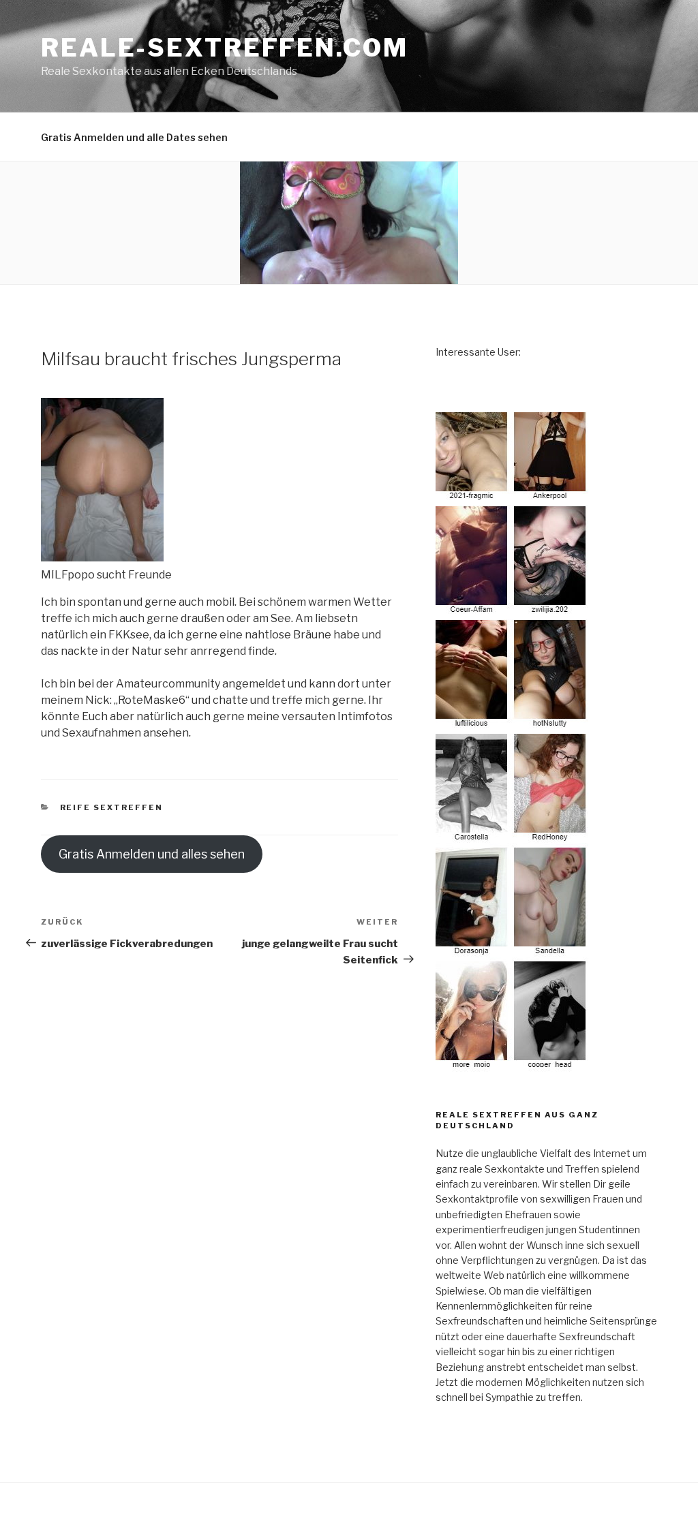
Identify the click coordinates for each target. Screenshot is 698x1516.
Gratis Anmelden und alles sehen (152, 854)
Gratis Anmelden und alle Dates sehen (134, 137)
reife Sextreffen (112, 807)
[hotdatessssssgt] (513, 1064)
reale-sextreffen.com (224, 48)
